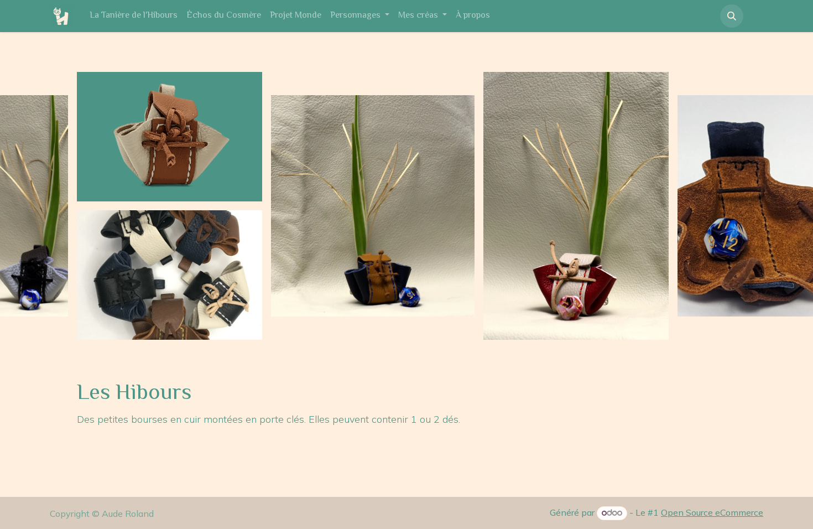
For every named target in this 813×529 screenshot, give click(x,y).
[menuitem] (133, 16)
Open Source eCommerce (712, 512)
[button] (731, 16)
